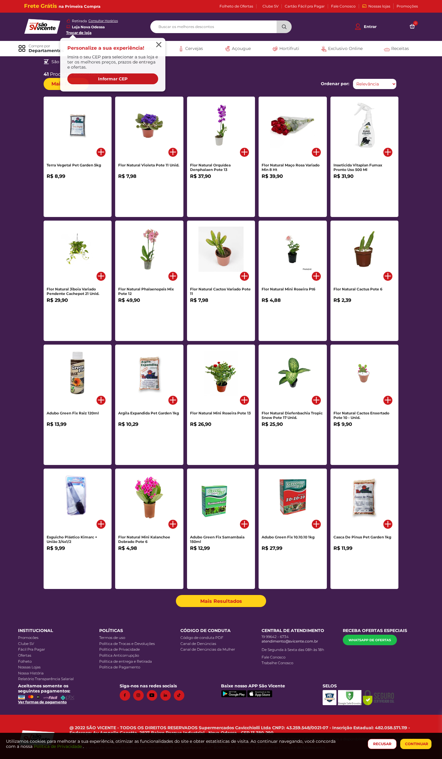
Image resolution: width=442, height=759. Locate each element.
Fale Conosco (343, 6)
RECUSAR (382, 744)
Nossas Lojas (29, 667)
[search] (221, 26)
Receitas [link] (399, 48)
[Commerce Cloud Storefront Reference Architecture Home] (42, 26)
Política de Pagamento (119, 667)
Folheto (25, 661)
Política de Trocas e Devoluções (127, 643)
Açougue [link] (241, 48)
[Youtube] (153, 695)
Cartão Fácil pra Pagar (305, 6)
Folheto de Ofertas (236, 6)
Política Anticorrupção (119, 655)
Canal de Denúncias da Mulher (207, 649)
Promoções (407, 6)
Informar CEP (112, 79)
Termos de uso (112, 637)
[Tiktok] (180, 695)
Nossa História (31, 673)
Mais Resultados (221, 601)
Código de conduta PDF (201, 637)
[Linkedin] (167, 695)
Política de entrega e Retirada (125, 661)
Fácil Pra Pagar (31, 649)
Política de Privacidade (119, 649)
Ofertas (24, 655)
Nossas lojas (379, 6)
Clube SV (270, 6)
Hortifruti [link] (288, 48)
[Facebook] (126, 695)
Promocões (28, 637)
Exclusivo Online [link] (345, 48)
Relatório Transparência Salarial (46, 679)
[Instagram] (140, 695)
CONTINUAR (416, 744)
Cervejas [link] (193, 48)
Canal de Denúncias (198, 643)
